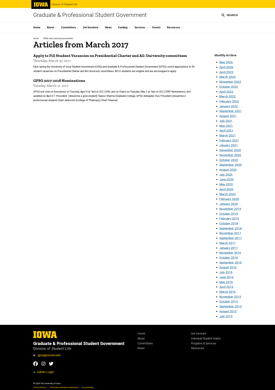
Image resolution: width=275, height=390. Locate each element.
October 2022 (228, 87)
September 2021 (230, 111)
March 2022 (227, 96)
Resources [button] (173, 27)
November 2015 (230, 297)
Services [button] (139, 27)
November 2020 (230, 155)
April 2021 (226, 130)
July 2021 (226, 121)
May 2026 (226, 62)
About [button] (50, 27)
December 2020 (230, 150)
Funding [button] (122, 27)
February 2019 (229, 218)
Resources (197, 348)
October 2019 (228, 214)
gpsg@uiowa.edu (49, 355)
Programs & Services (203, 343)
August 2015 (228, 311)
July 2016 (226, 272)
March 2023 (227, 77)
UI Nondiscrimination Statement (63, 387)
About (141, 338)
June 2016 (226, 277)
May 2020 (226, 184)
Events (156, 27)
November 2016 (230, 253)
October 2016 (228, 257)
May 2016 (226, 282)
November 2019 (230, 209)
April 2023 (226, 72)
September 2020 (230, 165)
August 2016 (228, 267)
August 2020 (228, 170)
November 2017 (230, 233)
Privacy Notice (39, 387)
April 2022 (226, 91)
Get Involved (198, 333)
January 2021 (228, 145)
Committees (145, 343)
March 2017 (227, 243)
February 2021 (229, 140)
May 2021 (226, 126)
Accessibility (87, 387)
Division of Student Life (64, 4)
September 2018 (230, 228)
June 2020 (226, 179)
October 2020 (228, 160)
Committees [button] (68, 27)
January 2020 (228, 204)
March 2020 (227, 194)
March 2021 (227, 135)
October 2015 (228, 301)
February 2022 (229, 101)
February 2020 (229, 199)
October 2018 (228, 223)
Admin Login (45, 372)
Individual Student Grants (206, 338)
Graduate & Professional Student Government (90, 15)
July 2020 (226, 174)
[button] (229, 15)
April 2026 (226, 67)
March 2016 (227, 292)
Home (36, 27)
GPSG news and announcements (58, 38)
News (108, 27)
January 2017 (228, 248)
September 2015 (230, 306)
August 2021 (228, 116)
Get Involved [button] (90, 27)
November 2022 (230, 82)
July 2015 (226, 316)
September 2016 (230, 262)
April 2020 (226, 189)
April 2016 (226, 287)
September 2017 (230, 238)
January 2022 (228, 106)
